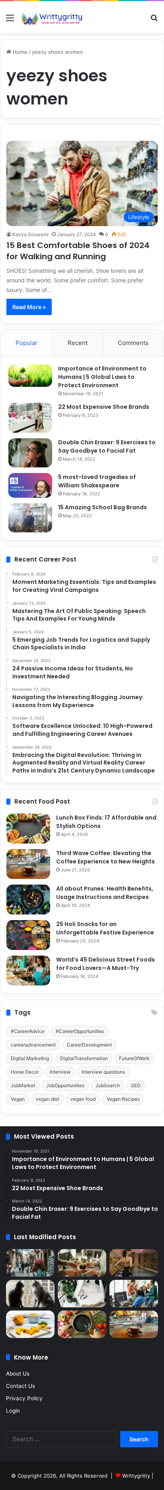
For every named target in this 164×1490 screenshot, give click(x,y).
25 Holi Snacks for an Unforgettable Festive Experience (105, 928)
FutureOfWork (134, 1058)
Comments (133, 343)
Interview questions (103, 1072)
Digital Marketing (30, 1058)
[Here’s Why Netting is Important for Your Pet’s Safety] (30, 1293)
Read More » (29, 307)
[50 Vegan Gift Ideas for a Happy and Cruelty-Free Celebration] (82, 1263)
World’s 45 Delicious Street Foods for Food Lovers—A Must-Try (105, 964)
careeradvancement (33, 1045)
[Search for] (154, 21)
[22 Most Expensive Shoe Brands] (30, 418)
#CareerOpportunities (80, 1031)
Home (19, 52)
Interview (60, 1072)
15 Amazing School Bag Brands (102, 507)
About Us (17, 1373)
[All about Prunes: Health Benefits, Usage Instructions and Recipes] (28, 899)
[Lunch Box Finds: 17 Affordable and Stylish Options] (28, 829)
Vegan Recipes (123, 1099)
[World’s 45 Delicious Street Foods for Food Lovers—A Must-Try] (28, 970)
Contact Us (20, 1386)
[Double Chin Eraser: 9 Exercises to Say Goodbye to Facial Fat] (30, 452)
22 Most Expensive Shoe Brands (103, 407)
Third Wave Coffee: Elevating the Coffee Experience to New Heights (105, 857)
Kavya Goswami (30, 234)
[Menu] (10, 21)
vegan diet (47, 1099)
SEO (136, 1085)
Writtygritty (136, 1475)
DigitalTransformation (84, 1058)
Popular (26, 343)
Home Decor (25, 1072)
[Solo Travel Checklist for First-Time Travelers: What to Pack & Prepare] (30, 1263)
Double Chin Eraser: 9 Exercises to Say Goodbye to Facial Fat (107, 446)
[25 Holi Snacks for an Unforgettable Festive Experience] (28, 935)
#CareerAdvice (28, 1031)
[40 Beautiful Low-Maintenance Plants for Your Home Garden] (82, 1293)
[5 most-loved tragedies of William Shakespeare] (30, 485)
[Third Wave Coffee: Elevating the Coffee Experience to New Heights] (28, 864)
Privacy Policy (24, 1398)
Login (13, 1410)
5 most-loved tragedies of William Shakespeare (97, 481)
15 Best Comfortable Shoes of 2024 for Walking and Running (78, 251)
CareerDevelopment (89, 1045)
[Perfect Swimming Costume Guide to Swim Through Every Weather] (133, 1263)
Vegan (18, 1099)
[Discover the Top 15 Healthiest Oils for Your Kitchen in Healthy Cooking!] (82, 1324)
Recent (78, 343)
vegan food (83, 1099)
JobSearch (108, 1085)
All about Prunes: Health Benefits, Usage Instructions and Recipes (104, 893)
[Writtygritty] (52, 17)
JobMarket (23, 1085)
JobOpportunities (65, 1085)
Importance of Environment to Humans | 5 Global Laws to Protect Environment (102, 377)
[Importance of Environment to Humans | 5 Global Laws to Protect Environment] (30, 376)
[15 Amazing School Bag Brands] (30, 517)
